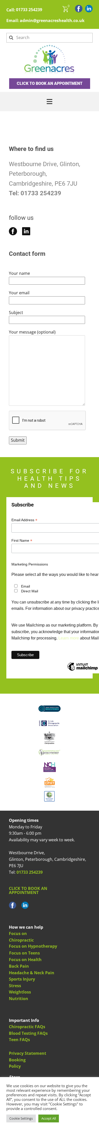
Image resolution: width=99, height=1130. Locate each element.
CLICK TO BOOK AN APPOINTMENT (49, 83)
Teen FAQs (19, 1039)
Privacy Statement (27, 1053)
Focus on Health (25, 959)
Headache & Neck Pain (31, 973)
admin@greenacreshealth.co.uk (52, 20)
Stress (15, 985)
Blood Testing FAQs (28, 1033)
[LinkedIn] (89, 8)
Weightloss (20, 992)
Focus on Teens (24, 953)
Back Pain (19, 966)
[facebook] (78, 8)
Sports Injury (22, 979)
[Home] (50, 60)
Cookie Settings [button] (21, 1118)
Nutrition (18, 998)
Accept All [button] (48, 1118)
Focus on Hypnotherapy (33, 946)
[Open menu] (49, 101)
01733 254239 (29, 9)
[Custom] (26, 231)
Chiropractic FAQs (27, 1026)
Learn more (68, 638)
